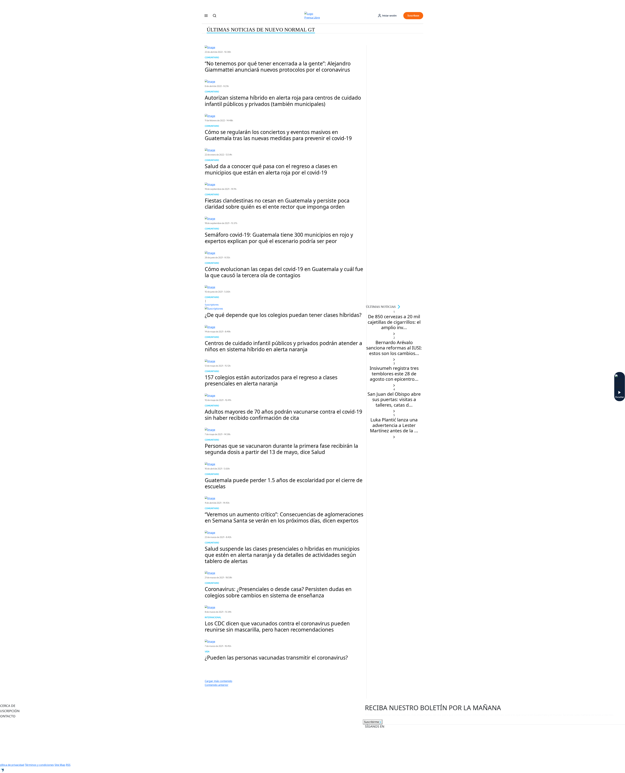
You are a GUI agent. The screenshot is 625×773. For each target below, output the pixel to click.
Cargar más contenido (218, 681)
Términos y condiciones (39, 765)
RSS (68, 765)
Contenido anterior (216, 685)
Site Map (60, 765)
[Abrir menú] (206, 15)
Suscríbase (413, 15)
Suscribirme (372, 722)
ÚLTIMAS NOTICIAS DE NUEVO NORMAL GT (261, 30)
